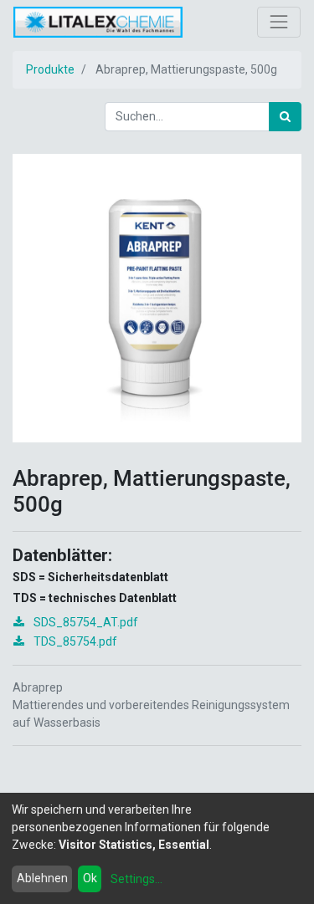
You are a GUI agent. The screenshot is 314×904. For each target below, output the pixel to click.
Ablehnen (42, 878)
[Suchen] (285, 116)
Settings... (136, 879)
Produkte (50, 69)
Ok (90, 878)
